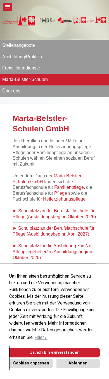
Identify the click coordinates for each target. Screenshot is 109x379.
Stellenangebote (18, 45)
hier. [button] (40, 337)
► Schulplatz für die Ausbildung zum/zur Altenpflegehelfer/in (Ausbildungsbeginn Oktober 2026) (53, 251)
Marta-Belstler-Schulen (25, 79)
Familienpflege (69, 187)
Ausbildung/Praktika (22, 56)
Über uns (11, 91)
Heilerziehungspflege (64, 199)
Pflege (60, 193)
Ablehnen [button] (77, 363)
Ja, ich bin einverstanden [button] (55, 352)
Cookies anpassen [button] (31, 363)
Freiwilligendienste (21, 68)
